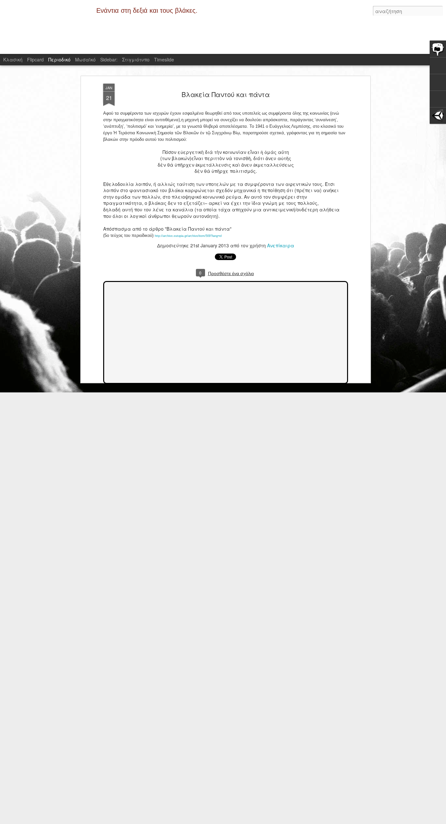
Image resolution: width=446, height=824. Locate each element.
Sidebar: (109, 59)
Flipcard (35, 59)
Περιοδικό (59, 59)
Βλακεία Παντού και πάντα (226, 94)
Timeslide (164, 59)
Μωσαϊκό (85, 59)
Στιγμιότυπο (136, 59)
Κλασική (13, 59)
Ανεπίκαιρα (280, 245)
